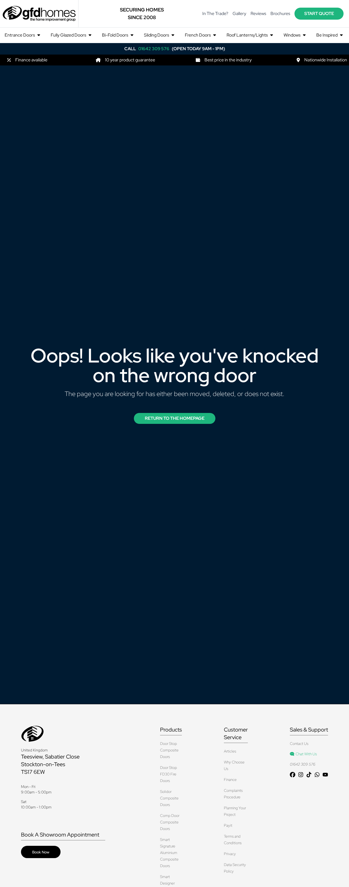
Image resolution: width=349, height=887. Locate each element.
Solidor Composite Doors (169, 798)
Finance (230, 779)
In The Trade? (215, 13)
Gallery (239, 13)
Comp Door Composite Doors (169, 822)
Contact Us (299, 743)
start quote (319, 13)
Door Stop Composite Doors (169, 750)
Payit (228, 825)
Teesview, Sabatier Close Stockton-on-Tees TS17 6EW (50, 764)
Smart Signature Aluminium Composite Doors (169, 852)
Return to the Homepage (174, 418)
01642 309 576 (302, 764)
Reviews (258, 13)
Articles (230, 751)
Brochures (280, 13)
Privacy (230, 853)
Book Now (40, 852)
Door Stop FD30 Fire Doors (168, 774)
